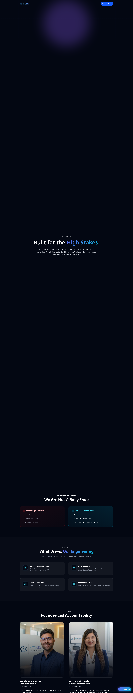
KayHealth (86, 4)
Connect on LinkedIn (27, 686)
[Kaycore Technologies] (26, 4)
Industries (77, 4)
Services (69, 4)
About (94, 4)
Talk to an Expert (106, 4)
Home (62, 4)
